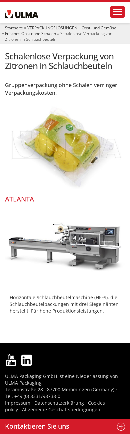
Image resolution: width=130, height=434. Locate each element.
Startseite (14, 28)
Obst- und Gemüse (99, 28)
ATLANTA (19, 198)
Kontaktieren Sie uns (37, 426)
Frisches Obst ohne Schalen (30, 33)
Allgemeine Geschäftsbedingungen (61, 409)
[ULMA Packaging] (21, 14)
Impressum (17, 403)
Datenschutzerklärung (59, 403)
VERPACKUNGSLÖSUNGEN (52, 28)
